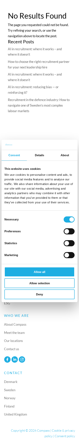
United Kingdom (15, 414)
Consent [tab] (14, 155)
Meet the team (14, 333)
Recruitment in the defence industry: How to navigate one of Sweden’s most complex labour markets (39, 105)
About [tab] (65, 155)
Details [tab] (39, 155)
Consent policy (65, 436)
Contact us (11, 349)
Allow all (39, 272)
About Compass (15, 324)
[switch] (69, 231)
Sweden (9, 390)
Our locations (13, 341)
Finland (9, 406)
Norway (10, 398)
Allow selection (39, 283)
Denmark (10, 382)
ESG (7, 303)
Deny (39, 294)
